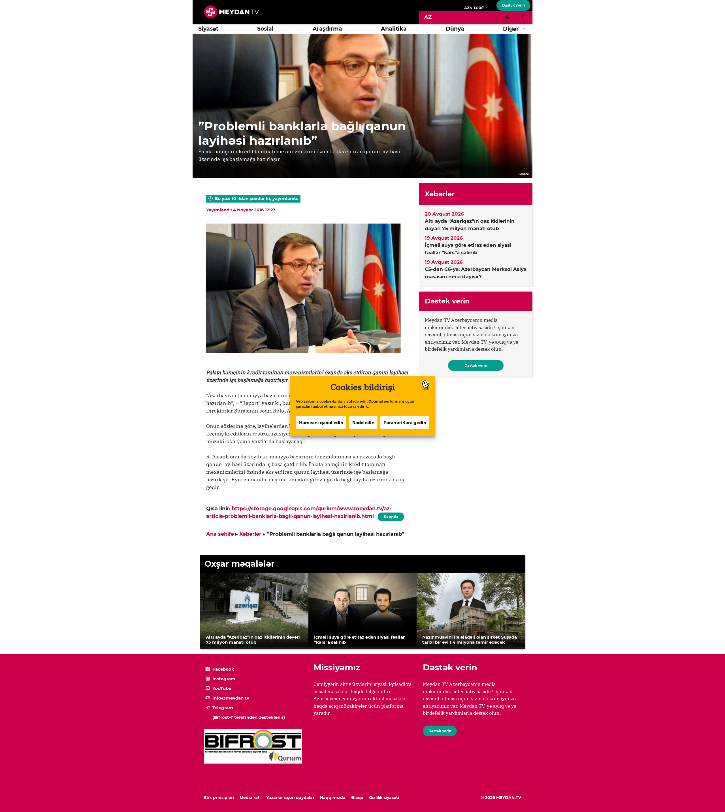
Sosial (265, 28)
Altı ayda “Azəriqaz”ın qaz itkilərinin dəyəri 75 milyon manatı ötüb (470, 224)
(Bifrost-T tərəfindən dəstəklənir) (248, 717)
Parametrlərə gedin (404, 422)
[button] (525, 29)
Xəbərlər (250, 534)
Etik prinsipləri (219, 797)
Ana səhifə (220, 534)
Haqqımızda (333, 797)
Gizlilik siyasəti (384, 797)
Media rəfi (250, 797)
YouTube (221, 688)
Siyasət (208, 28)
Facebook (223, 669)
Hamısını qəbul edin (321, 422)
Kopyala (390, 516)
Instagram (223, 678)
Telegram (222, 707)
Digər (511, 28)
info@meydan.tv (230, 698)
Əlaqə (357, 797)
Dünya (455, 28)
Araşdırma (327, 28)
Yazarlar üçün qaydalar (290, 797)
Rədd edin (363, 422)
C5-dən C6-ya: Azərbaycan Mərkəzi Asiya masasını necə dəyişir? (475, 272)
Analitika (394, 28)
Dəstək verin (513, 5)
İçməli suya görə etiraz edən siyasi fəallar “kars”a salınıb (468, 248)
